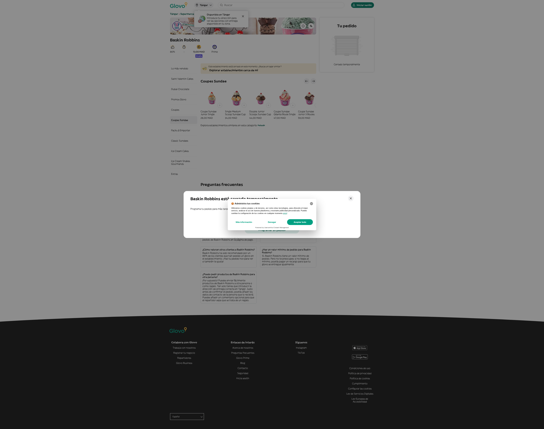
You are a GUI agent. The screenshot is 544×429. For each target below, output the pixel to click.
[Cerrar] (351, 198)
